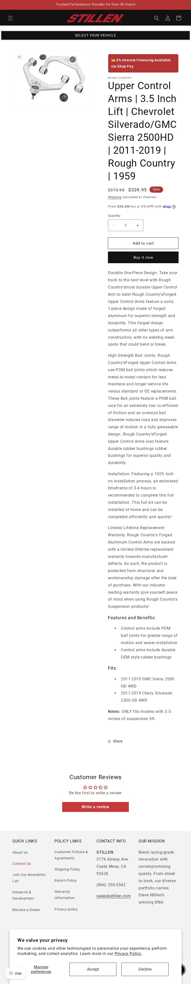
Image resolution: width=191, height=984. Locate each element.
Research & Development (23, 895)
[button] (10, 18)
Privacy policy (66, 909)
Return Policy (65, 880)
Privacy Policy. (128, 953)
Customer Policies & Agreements (71, 855)
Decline (145, 969)
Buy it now (143, 257)
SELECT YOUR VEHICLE (95, 35)
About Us (20, 852)
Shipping (114, 197)
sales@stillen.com (113, 896)
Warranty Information (64, 895)
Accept (93, 969)
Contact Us (21, 864)
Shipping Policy (67, 869)
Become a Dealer (26, 910)
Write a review (95, 806)
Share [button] (118, 741)
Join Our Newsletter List (29, 878)
